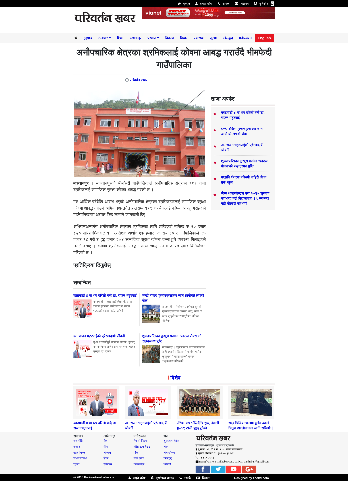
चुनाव (76, 464)
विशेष (175, 378)
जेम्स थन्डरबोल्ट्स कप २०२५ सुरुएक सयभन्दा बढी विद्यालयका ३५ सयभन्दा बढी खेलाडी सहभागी (245, 198)
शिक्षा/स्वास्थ (80, 458)
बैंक (105, 441)
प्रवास (152, 38)
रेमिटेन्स (107, 464)
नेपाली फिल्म (140, 441)
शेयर (105, 458)
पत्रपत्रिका (79, 452)
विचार (184, 38)
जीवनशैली (139, 464)
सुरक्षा (213, 38)
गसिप (136, 452)
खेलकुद (228, 38)
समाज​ (76, 446)
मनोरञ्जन (245, 38)
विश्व (165, 446)
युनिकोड (263, 3)
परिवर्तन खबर (138, 80)
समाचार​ (103, 38)
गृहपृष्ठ (186, 3)
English (264, 38)
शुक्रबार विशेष (171, 441)
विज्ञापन (244, 3)
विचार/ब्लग (169, 452)
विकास (169, 38)
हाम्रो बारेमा (205, 3)
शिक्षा (120, 38)
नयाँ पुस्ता (139, 458)
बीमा (105, 446)
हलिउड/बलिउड (142, 446)
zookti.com (261, 478)
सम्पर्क (225, 3)
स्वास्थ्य (199, 38)
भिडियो (167, 464)
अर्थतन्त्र (135, 38)
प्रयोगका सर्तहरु (164, 478)
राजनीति (78, 441)
